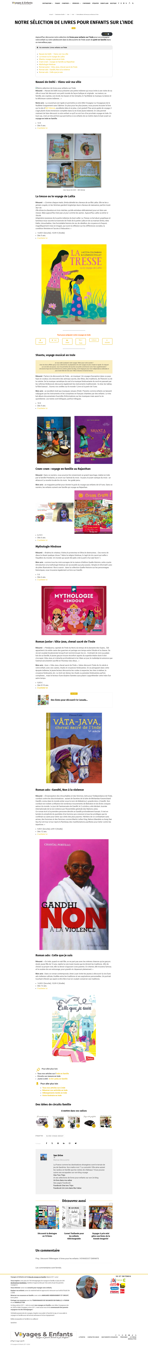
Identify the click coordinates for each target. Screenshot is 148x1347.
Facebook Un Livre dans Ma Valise (67, 1188)
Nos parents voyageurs (110, 1337)
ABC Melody (50, 108)
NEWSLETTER (20, 1302)
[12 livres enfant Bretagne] (47, 1217)
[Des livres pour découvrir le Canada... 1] (43, 700)
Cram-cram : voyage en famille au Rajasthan (57, 62)
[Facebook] (119, 3)
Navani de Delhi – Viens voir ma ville (53, 54)
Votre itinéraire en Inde (52, 1095)
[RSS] (126, 3)
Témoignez (123, 1337)
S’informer (86, 3)
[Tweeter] (52, 1143)
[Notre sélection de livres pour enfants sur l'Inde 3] (74, 134)
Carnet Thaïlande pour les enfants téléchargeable (74, 1236)
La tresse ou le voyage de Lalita (52, 57)
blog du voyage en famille (37, 1277)
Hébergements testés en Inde (54, 1093)
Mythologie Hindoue (47, 64)
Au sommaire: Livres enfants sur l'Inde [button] (53, 47)
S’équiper (95, 3)
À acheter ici (42, 128)
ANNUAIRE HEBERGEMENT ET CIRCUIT (55, 1295)
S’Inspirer (65, 3)
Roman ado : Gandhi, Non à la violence (54, 69)
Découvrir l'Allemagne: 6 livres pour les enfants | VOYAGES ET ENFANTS (70, 1258)
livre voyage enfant (55, 1136)
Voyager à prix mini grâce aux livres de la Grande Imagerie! (101, 1236)
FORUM (66, 1300)
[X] (119, 1335)
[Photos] (74, 1217)
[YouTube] (129, 1335)
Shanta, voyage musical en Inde (51, 59)
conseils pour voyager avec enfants (39, 1288)
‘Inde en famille (62, 1073)
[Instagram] (121, 3)
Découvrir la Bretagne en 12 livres (47, 1234)
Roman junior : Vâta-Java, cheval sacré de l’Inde (58, 67)
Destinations (46, 3)
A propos (82, 1337)
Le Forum (133, 1337)
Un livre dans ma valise (62, 1180)
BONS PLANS (104, 3)
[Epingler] (58, 1143)
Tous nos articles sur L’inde (53, 1088)
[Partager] (46, 1143)
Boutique (113, 3)
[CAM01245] (100, 1217)
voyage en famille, (49, 1281)
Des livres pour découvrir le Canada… (69, 700)
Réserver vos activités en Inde (54, 1090)
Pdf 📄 (107, 34)
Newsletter (132, 1339)
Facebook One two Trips (63, 1185)
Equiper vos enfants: (18, 1290)
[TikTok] (132, 1335)
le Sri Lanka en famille (58, 1079)
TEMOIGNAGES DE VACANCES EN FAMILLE (47, 1300)
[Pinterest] (123, 3)
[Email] (69, 1143)
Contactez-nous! (93, 1337)
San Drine (58, 1155)
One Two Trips (59, 1175)
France (57, 3)
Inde (73, 28)
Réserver (75, 3)
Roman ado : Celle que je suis (51, 72)
